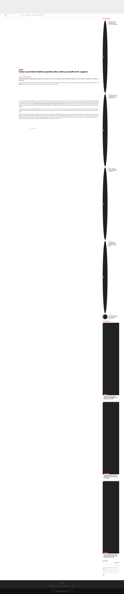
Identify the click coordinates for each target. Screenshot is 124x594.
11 (106, 569)
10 (103, 569)
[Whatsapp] (24, 77)
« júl (103, 575)
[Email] (28, 77)
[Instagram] (26, 77)
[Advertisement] (62, 7)
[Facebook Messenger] (22, 77)
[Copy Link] (30, 77)
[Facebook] (20, 77)
